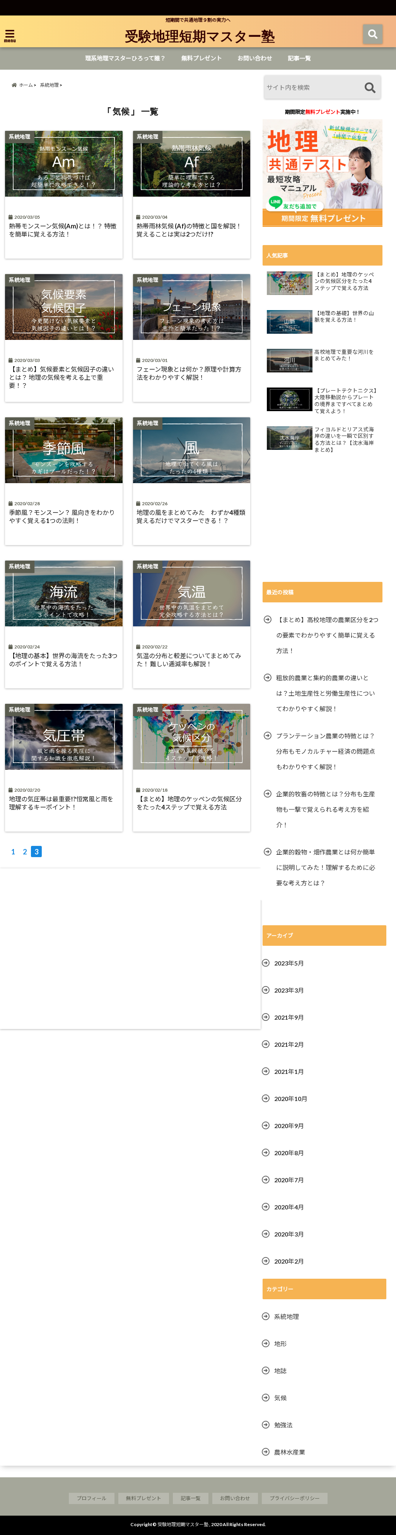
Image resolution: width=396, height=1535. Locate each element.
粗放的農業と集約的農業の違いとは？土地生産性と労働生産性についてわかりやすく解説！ (325, 693)
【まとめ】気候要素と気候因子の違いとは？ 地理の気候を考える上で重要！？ (61, 377)
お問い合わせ (254, 58)
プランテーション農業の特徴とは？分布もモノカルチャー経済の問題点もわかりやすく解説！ (325, 751)
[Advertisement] (130, 951)
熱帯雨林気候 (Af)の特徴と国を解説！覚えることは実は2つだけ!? (189, 230)
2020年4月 (289, 1207)
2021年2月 (289, 1044)
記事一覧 (299, 58)
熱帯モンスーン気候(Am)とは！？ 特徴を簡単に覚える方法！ (62, 230)
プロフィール (92, 1498)
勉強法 (283, 1425)
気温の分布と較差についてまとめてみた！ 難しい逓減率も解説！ (189, 659)
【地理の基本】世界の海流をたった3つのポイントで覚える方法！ (63, 659)
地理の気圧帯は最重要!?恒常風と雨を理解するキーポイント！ (61, 803)
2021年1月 (289, 1071)
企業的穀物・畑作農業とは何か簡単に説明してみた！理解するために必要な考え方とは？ (325, 867)
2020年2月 (289, 1261)
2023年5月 (289, 963)
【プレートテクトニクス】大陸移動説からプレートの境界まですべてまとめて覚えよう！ (345, 401)
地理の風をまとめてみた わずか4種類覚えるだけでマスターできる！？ (191, 516)
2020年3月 (289, 1234)
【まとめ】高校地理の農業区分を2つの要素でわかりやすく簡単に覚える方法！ (327, 635)
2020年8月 (289, 1152)
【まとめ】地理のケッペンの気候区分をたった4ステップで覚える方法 (189, 803)
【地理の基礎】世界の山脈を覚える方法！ (344, 316)
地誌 (280, 1370)
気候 (280, 1397)
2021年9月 (289, 1017)
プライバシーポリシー (295, 1498)
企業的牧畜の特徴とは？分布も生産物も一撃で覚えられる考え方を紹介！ (325, 809)
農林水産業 (289, 1452)
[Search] (370, 88)
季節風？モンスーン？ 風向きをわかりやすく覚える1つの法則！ (62, 516)
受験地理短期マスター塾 (200, 35)
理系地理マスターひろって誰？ (125, 58)
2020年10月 (290, 1098)
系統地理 (286, 1316)
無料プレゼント (201, 58)
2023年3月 (289, 990)
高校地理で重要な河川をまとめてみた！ (344, 355)
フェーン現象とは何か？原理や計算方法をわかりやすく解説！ (189, 373)
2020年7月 (289, 1179)
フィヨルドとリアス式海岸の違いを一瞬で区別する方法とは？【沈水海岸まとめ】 (344, 439)
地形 (280, 1343)
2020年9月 (289, 1125)
